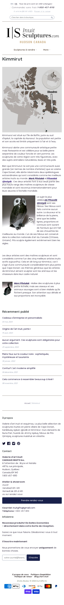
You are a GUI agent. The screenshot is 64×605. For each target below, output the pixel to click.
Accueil (27, 403)
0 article (23, 11)
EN (12, 4)
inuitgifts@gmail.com (24, 507)
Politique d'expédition (41, 574)
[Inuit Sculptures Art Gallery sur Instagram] (13, 443)
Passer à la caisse (42, 11)
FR (16, 4)
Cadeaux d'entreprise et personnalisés (22, 317)
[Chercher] (52, 17)
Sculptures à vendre (25, 49)
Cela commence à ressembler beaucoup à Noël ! (28, 379)
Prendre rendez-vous (32, 500)
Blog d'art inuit (41, 576)
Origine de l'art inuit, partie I (16, 328)
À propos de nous (20, 574)
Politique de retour (23, 576)
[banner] (32, 35)
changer (47, 4)
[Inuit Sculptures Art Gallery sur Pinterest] (18, 443)
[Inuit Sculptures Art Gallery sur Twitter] (4, 443)
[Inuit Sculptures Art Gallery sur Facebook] (8, 443)
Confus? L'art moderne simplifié (18, 368)
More (46, 49)
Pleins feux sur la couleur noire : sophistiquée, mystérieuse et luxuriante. (25, 356)
